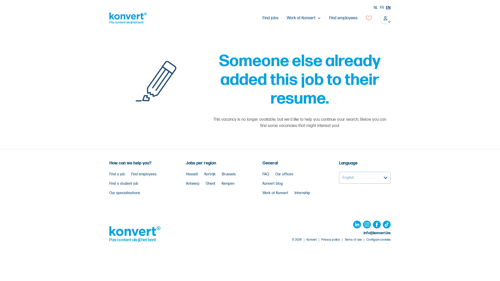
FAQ (265, 174)
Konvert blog (272, 183)
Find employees (343, 18)
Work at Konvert (275, 193)
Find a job (117, 174)
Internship (302, 193)
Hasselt (192, 174)
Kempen (228, 183)
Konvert (312, 240)
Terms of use (353, 240)
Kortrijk (210, 174)
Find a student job (123, 183)
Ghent (210, 183)
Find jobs (270, 18)
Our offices (284, 174)
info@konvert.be (377, 233)
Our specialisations (124, 193)
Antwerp (192, 183)
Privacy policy (330, 240)
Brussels (229, 174)
